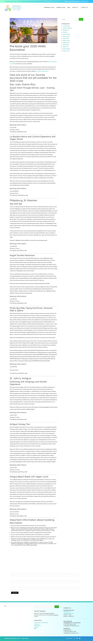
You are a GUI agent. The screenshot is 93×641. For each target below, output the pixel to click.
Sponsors (36, 627)
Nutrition (65, 32)
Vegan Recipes (66, 48)
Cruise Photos (66, 26)
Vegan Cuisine (66, 40)
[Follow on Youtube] (80, 638)
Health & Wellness (67, 28)
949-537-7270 (84, 1)
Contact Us (84, 7)
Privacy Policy (24, 638)
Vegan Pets (65, 46)
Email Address (15, 572)
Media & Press (37, 625)
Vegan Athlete (66, 34)
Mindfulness (66, 30)
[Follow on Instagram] (77, 638)
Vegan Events (66, 42)
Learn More (38, 620)
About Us (75, 7)
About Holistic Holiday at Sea (41, 622)
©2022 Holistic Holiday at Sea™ (12, 638)
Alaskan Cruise (60, 7)
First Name (14, 579)
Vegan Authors (66, 36)
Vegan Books (66, 38)
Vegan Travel (66, 51)
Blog (68, 7)
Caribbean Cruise (49, 7)
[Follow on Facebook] (74, 638)
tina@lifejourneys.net (68, 613)
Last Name (14, 586)
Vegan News (66, 44)
